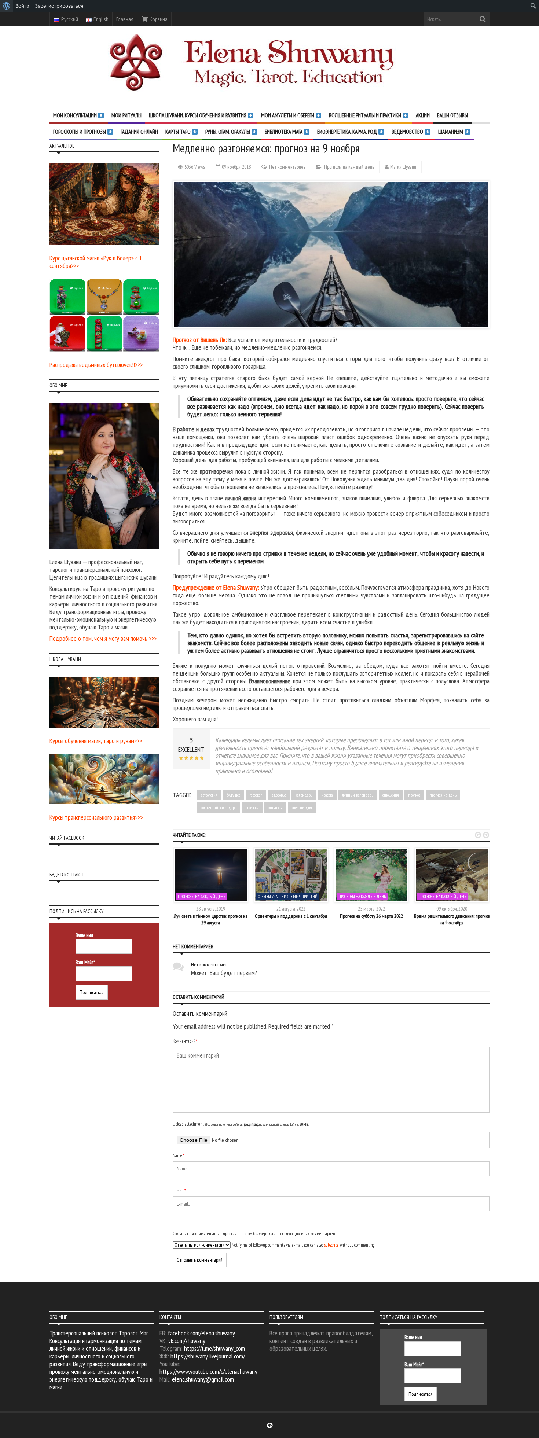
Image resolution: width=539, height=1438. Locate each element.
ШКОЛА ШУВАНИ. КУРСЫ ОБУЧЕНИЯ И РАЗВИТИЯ (198, 115)
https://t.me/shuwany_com (214, 1348)
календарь (303, 795)
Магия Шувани (403, 166)
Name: (178, 1155)
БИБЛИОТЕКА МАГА (284, 131)
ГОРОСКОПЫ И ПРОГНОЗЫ (80, 131)
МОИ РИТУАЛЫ (126, 115)
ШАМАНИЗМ (451, 131)
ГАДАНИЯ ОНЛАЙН (139, 131)
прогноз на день (443, 795)
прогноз (414, 795)
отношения (390, 795)
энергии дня (302, 807)
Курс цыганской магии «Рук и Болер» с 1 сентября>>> (96, 262)
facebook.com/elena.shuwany (201, 1333)
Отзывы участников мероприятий (288, 896)
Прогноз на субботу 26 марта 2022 (371, 916)
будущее (233, 795)
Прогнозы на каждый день (349, 166)
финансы (275, 807)
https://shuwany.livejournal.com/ (207, 1356)
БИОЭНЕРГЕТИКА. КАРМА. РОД (347, 131)
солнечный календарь (218, 807)
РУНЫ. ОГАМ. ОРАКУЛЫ (228, 131)
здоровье (279, 795)
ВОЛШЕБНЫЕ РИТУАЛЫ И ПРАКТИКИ (365, 115)
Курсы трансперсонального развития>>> (96, 817)
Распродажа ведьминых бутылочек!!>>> (96, 364)
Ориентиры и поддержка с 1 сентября (291, 916)
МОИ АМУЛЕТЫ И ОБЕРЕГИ (288, 115)
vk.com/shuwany (186, 1340)
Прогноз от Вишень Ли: (200, 339)
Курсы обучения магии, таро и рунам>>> (96, 740)
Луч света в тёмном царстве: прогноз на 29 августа (210, 919)
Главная (124, 19)
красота (327, 795)
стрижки (252, 807)
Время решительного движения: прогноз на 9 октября (451, 919)
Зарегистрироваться (59, 6)
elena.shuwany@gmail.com (203, 1379)
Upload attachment (241, 1124)
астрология (209, 795)
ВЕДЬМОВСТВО (408, 131)
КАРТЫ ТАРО (178, 131)
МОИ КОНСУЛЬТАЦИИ (75, 115)
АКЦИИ (423, 115)
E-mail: (179, 1191)
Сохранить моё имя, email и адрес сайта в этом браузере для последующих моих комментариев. (254, 1234)
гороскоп (256, 795)
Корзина (158, 19)
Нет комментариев (287, 166)
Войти (22, 6)
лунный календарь (357, 795)
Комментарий (185, 1041)
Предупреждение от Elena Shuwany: (216, 587)
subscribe (331, 1245)
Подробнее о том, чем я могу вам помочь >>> (103, 638)
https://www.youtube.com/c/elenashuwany (208, 1371)
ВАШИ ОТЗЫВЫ (452, 115)
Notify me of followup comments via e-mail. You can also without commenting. (303, 1245)
